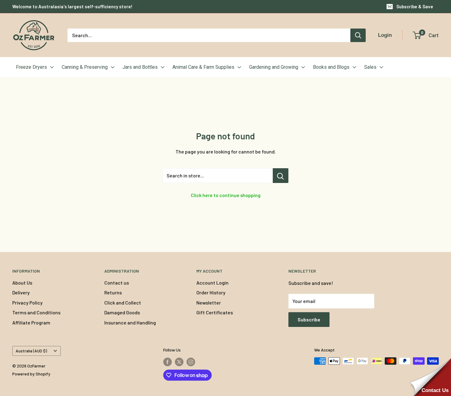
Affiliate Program (31, 322)
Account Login (212, 282)
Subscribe (309, 319)
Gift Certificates (214, 312)
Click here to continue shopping (225, 195)
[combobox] (208, 35)
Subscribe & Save (414, 6)
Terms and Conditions (36, 312)
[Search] (358, 35)
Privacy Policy (27, 302)
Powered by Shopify (31, 373)
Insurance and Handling (130, 322)
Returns (113, 292)
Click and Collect (122, 302)
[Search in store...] (280, 175)
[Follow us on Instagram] (191, 361)
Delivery (21, 292)
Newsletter (208, 302)
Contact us (116, 282)
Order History (211, 292)
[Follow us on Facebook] (167, 361)
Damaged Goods (122, 312)
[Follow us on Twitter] (179, 361)
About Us (22, 282)
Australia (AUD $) (31, 350)
